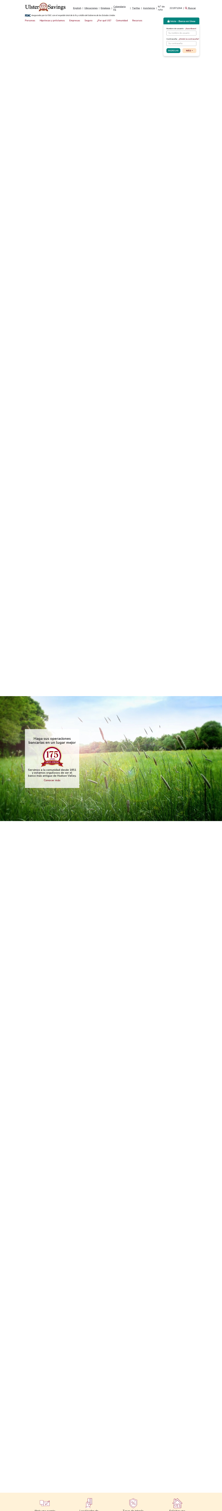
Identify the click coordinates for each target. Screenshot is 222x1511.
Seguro (88, 20)
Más (189, 50)
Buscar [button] (192, 8)
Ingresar (173, 50)
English (77, 8)
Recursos (137, 20)
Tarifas (136, 8)
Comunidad (122, 20)
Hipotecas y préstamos (52, 20)
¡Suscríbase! (190, 28)
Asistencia (149, 8)
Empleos (105, 8)
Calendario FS (119, 8)
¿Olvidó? (189, 39)
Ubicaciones (91, 8)
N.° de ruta (170, 8)
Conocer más (52, 780)
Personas (30, 20)
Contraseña (171, 39)
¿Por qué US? (104, 20)
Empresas (74, 20)
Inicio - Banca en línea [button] (182, 21)
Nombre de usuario (175, 28)
